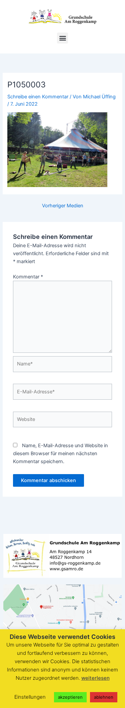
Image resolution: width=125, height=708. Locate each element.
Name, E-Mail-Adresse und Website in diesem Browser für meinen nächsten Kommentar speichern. (60, 453)
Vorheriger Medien (62, 205)
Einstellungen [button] (30, 697)
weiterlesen (95, 678)
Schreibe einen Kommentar (37, 97)
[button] (62, 38)
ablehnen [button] (103, 697)
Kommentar (28, 277)
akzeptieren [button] (70, 697)
